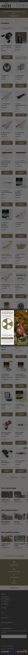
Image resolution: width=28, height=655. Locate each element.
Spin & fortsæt (7, 338)
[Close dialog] (26, 311)
